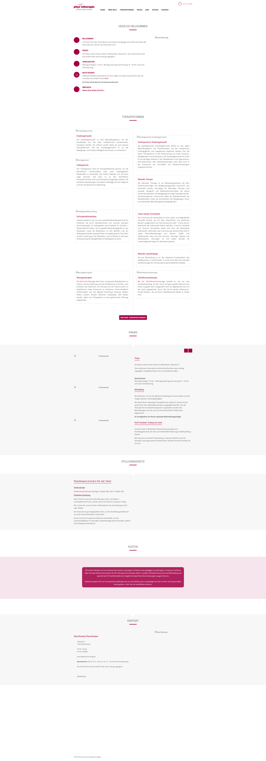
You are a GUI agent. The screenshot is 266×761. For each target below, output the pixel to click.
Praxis (139, 10)
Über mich (112, 10)
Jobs (147, 10)
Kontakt (165, 10)
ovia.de (99, 757)
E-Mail (106, 78)
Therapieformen (127, 10)
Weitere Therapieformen (133, 317)
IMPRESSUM (81, 676)
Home (102, 10)
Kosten (155, 10)
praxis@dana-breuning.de (86, 657)
